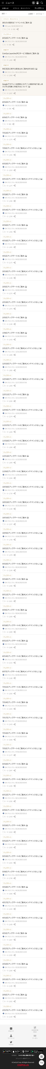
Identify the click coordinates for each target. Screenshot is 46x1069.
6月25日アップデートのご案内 (13, 163)
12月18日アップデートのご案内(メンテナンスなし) (21, 379)
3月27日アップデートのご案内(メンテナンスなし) (21, 948)
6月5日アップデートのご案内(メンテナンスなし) (20, 810)
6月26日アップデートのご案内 (13, 764)
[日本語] (33, 2)
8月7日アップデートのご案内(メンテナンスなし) (20, 671)
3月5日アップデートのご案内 (13, 286)
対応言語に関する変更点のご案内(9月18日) (18, 68)
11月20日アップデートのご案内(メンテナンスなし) (21, 440)
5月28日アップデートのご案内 (13, 194)
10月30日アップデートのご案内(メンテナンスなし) (21, 487)
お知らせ (5, 8)
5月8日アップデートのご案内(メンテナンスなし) (20, 871)
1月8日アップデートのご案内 (13, 333)
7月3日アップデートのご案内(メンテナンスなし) (20, 748)
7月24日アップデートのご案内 (13, 702)
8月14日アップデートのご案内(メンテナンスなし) (21, 656)
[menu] (2, 2)
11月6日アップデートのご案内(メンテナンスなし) (21, 471)
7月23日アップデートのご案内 (13, 133)
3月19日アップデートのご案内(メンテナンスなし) (21, 271)
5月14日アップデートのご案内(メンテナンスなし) (21, 209)
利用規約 (14, 1055)
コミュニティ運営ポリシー (23, 1058)
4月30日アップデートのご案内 (13, 225)
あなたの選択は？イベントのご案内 (15, 22)
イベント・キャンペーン (21, 8)
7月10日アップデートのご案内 (13, 733)
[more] (41, 1056)
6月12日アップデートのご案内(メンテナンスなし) (21, 794)
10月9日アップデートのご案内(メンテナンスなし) (21, 533)
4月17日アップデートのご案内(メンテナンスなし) (21, 902)
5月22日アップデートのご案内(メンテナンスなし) (21, 841)
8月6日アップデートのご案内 (13, 117)
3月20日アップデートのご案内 (13, 964)
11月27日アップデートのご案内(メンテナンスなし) (21, 425)
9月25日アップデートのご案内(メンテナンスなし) (21, 563)
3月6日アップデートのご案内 (13, 994)
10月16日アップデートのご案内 (14, 517)
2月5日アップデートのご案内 (13, 317)
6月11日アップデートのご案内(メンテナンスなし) (21, 179)
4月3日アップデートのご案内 (13, 933)
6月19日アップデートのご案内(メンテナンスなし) (21, 779)
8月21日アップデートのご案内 (13, 640)
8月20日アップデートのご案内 (13, 38)
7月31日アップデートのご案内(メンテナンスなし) (21, 687)
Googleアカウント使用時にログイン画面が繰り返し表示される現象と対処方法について (22, 85)
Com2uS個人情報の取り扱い (26, 1055)
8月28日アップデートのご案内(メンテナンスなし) (21, 625)
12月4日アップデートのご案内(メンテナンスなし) (21, 410)
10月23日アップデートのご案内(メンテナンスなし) (21, 502)
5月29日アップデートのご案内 (13, 825)
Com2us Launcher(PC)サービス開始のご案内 (19, 53)
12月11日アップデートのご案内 (14, 394)
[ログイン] (37, 2)
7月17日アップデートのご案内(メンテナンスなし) (21, 717)
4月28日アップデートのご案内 (13, 887)
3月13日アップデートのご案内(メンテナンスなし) (21, 979)
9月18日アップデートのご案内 (13, 579)
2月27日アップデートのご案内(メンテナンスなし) (21, 1010)
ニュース (10, 2)
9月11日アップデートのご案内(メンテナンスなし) (21, 594)
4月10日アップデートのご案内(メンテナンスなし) (21, 917)
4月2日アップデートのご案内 (13, 256)
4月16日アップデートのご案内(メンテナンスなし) (21, 240)
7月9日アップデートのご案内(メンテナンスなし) (20, 148)
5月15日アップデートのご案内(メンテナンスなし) (21, 856)
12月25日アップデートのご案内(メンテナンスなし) (21, 363)
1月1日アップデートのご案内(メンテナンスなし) (20, 348)
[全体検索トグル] (41, 3)
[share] (18, 29)
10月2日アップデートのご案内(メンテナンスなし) (21, 548)
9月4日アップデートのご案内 (13, 610)
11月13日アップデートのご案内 (14, 456)
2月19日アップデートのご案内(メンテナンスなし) (21, 302)
